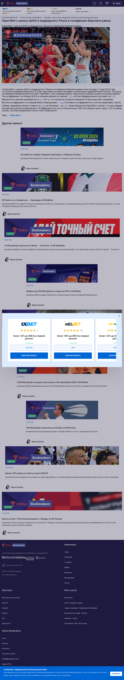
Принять (116, 674)
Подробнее (76, 675)
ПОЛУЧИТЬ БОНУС (29, 355)
